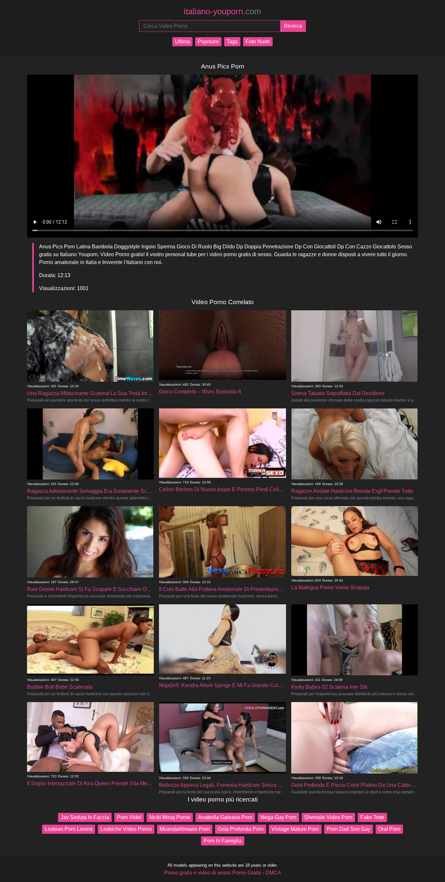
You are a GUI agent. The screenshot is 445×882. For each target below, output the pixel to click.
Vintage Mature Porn (295, 829)
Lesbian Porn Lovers (69, 829)
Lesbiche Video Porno (126, 829)
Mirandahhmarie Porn (185, 829)
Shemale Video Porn (328, 817)
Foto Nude (258, 41)
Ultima (182, 41)
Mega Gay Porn (278, 817)
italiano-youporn (222, 11)
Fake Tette (372, 817)
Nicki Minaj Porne (169, 817)
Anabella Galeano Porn (225, 817)
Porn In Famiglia (223, 841)
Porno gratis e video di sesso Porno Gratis (212, 872)
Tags (232, 41)
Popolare (208, 41)
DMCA (273, 872)
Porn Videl (129, 817)
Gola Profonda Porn (241, 829)
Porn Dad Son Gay (348, 829)
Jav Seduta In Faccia (85, 817)
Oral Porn (389, 829)
